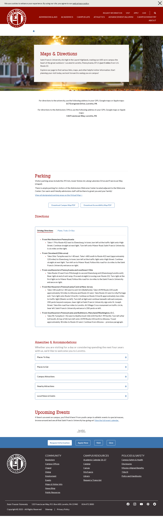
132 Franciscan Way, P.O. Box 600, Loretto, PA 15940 (55, 504)
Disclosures (127, 464)
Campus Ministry (146, 17)
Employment (50, 476)
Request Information (112, 13)
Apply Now (83, 443)
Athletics (99, 17)
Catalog (86, 464)
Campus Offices (52, 464)
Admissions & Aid (48, 17)
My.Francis (88, 472)
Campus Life (83, 17)
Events (48, 480)
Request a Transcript (92, 480)
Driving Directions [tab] (45, 230)
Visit (128, 13)
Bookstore (50, 459)
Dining (48, 472)
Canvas (86, 468)
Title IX (125, 472)
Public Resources (52, 492)
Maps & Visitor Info (53, 484)
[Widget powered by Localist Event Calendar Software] (81, 430)
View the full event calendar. (106, 420)
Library (86, 476)
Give (144, 13)
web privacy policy (80, 3)
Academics (67, 17)
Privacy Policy (63, 509)
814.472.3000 (88, 504)
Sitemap (48, 509)
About (152, 20)
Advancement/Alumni (120, 17)
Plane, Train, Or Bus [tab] (66, 230)
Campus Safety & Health (132, 459)
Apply (136, 13)
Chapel (48, 468)
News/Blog (50, 488)
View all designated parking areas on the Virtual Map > (58, 195)
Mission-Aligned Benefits (133, 468)
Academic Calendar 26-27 (94, 459)
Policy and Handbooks (131, 476)
